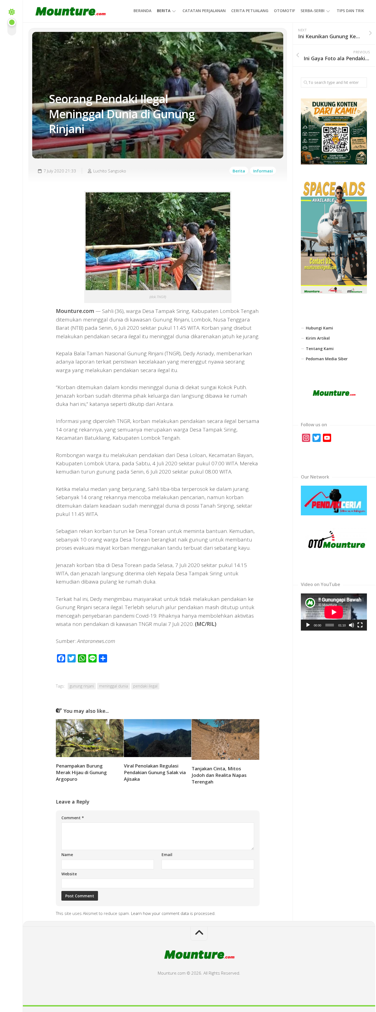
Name (67, 854)
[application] (334, 612)
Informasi (263, 171)
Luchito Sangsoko (109, 171)
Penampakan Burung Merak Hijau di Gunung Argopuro (81, 772)
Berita (163, 10)
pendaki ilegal (145, 686)
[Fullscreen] (360, 625)
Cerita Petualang (249, 10)
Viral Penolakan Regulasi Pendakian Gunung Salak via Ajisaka (155, 772)
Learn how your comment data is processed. (173, 913)
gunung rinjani (82, 686)
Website (69, 873)
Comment (72, 817)
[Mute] (351, 625)
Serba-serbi (313, 10)
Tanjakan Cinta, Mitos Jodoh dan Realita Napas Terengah (219, 775)
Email (167, 854)
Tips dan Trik (350, 10)
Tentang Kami (320, 348)
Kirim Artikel (318, 338)
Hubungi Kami (319, 328)
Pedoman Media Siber (327, 358)
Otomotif (284, 10)
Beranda (142, 10)
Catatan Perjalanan (204, 10)
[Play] (308, 625)
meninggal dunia (113, 686)
